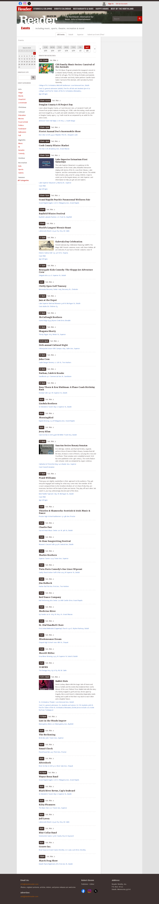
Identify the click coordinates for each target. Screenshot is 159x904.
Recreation (22, 163)
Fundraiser (22, 129)
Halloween (22, 132)
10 (19, 59)
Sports (20, 169)
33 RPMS (43, 667)
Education (22, 115)
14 (29, 59)
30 (34, 64)
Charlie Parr (45, 527)
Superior (80, 34)
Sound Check (46, 748)
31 (19, 67)
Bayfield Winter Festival (52, 213)
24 (19, 64)
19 (24, 62)
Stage (20, 93)
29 (32, 64)
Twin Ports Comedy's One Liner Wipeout (60, 569)
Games (21, 173)
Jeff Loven (44, 818)
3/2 (87, 49)
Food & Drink (23, 122)
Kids (19, 166)
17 (19, 62)
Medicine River (47, 611)
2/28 (66, 49)
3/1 (80, 49)
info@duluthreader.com (29, 884)
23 (34, 62)
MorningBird (46, 417)
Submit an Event (95, 34)
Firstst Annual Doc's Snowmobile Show (60, 131)
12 (24, 59)
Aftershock (45, 762)
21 (29, 62)
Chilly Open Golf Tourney (52, 286)
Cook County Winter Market (54, 145)
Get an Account (121, 4)
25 (22, 64)
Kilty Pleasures (47, 804)
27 (27, 64)
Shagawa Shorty (47, 331)
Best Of (122, 9)
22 (32, 62)
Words (20, 96)
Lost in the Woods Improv (52, 720)
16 (34, 59)
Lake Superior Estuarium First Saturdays (71, 160)
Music (20, 143)
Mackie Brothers (48, 555)
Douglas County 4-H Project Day (56, 104)
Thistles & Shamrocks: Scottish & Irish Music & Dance (64, 511)
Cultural (21, 112)
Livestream (22, 103)
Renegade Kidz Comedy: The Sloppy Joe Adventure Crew (66, 270)
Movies (21, 119)
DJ (19, 147)
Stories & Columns (42, 9)
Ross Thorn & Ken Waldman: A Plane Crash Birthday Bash (67, 388)
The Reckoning (47, 734)
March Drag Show (48, 860)
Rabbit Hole (61, 681)
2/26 (52, 49)
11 (22, 59)
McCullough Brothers (50, 317)
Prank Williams (47, 478)
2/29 (73, 49)
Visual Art (21, 99)
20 (27, 62)
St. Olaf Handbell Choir (51, 625)
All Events (61, 34)
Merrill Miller (47, 653)
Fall (19, 135)
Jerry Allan (44, 431)
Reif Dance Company (50, 597)
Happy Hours (102, 9)
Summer (21, 177)
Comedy (21, 153)
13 (27, 59)
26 (24, 64)
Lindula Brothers (48, 403)
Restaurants (83, 9)
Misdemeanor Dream (50, 639)
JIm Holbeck (45, 583)
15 (32, 59)
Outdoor (21, 158)
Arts (19, 89)
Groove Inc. (45, 846)
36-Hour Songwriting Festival (55, 541)
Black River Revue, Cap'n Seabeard (57, 790)
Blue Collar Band (48, 832)
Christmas (22, 107)
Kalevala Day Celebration (68, 241)
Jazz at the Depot (48, 300)
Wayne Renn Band (48, 776)
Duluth (71, 34)
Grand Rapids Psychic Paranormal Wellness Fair (64, 199)
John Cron (44, 359)
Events (62, 9)
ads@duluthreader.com (29, 896)
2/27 (59, 49)
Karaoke (21, 150)
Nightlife (21, 140)
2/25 (45, 49)
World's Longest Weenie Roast (55, 227)
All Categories (23, 180)
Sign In (111, 4)
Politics (21, 125)
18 (22, 62)
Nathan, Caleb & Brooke (51, 373)
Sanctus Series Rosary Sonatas (71, 445)
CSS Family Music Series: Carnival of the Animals (75, 65)
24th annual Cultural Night (53, 345)
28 (29, 64)
